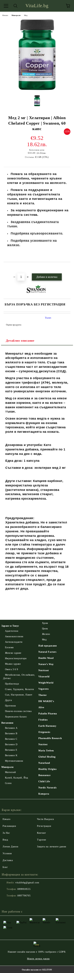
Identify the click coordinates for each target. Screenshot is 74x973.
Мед (26, 15)
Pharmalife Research (50, 738)
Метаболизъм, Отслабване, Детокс (19, 677)
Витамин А (11, 728)
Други (8, 700)
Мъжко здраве (13, 664)
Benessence (44, 775)
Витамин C (11, 739)
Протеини (10, 705)
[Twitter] (14, 902)
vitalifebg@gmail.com (27, 882)
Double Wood (46, 658)
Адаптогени (11, 631)
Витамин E (11, 750)
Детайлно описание (20, 340)
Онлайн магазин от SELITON (37, 970)
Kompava (43, 794)
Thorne (42, 695)
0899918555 (23, 889)
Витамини (7, 723)
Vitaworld (44, 676)
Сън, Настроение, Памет (18, 694)
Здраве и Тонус (10, 626)
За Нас (6, 833)
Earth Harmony (47, 726)
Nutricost (43, 670)
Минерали (16, 15)
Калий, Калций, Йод (16, 777)
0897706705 (23, 895)
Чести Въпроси (45, 819)
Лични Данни (10, 846)
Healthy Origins (47, 769)
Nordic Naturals (47, 787)
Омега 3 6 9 (11, 669)
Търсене (41, 839)
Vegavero (43, 689)
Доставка (8, 860)
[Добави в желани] (67, 268)
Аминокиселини (14, 636)
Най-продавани (47, 645)
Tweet (48, 318)
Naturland (44, 763)
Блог (5, 867)
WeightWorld (45, 682)
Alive (41, 707)
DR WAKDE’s (46, 701)
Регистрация (44, 826)
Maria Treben (46, 750)
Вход (5, 839)
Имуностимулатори (16, 658)
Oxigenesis (44, 732)
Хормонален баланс (16, 716)
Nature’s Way (46, 664)
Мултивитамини (14, 761)
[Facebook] (6, 902)
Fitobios (42, 719)
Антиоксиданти (14, 642)
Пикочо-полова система (18, 711)
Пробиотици (12, 683)
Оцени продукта (13, 325)
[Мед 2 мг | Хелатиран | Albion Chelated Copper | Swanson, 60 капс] (37, 90)
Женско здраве (13, 653)
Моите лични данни (38, 958)
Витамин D (11, 744)
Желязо (46, 634)
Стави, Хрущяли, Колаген (19, 689)
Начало (5, 15)
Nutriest (42, 744)
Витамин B (11, 733)
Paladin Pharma (47, 713)
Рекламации (9, 826)
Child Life (44, 781)
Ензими (9, 647)
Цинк (45, 628)
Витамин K (11, 755)
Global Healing (47, 757)
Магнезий (10, 772)
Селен (8, 783)
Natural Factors (47, 652)
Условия (7, 853)
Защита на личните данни (51, 846)
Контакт (41, 833)
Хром (45, 623)
